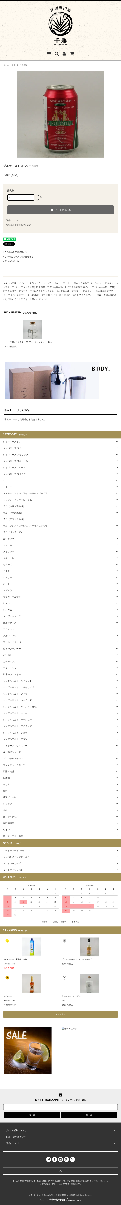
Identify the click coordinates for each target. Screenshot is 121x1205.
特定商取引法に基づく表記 (18, 225)
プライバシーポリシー (98, 1181)
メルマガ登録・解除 (47, 1184)
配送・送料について (45, 1181)
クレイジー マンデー (71, 996)
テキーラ (15, 65)
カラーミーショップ (36, 1195)
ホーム (6, 65)
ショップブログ (63, 1184)
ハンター (8, 996)
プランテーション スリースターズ (77, 959)
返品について (12, 220)
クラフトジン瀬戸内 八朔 (15, 959)
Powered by (44, 1200)
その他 (24, 65)
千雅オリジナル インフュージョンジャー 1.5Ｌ (31, 342)
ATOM (78, 1184)
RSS (73, 1184)
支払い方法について (27, 1181)
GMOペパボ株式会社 (69, 1195)
